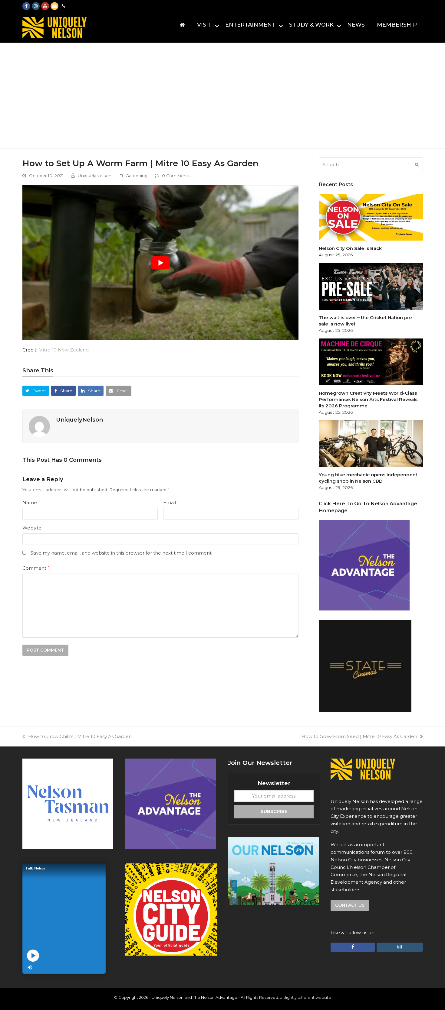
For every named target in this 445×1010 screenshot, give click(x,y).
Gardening (136, 175)
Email (171, 502)
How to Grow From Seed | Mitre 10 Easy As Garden (359, 736)
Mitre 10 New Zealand (63, 350)
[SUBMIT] (417, 165)
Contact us (349, 905)
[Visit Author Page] (39, 426)
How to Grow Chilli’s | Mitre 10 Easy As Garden (80, 736)
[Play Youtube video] (160, 262)
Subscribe (274, 811)
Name (31, 502)
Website (31, 528)
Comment (35, 568)
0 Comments (176, 175)
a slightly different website (305, 997)
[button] (35, 391)
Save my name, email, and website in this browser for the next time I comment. (122, 553)
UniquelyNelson (94, 175)
